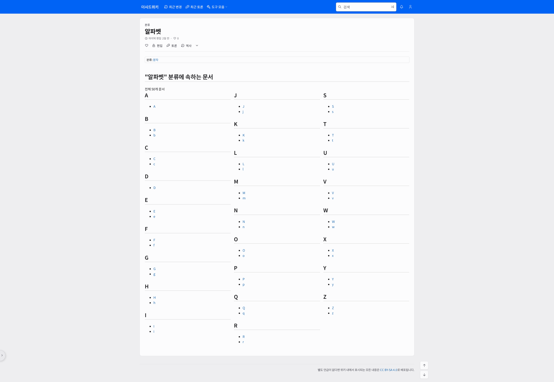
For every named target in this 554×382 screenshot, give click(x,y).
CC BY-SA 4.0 (388, 370)
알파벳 (153, 31)
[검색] (339, 7)
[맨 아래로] (424, 375)
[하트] (146, 45)
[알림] (402, 7)
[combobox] (366, 7)
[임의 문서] (392, 7)
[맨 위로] (424, 365)
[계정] (410, 7)
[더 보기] (197, 45)
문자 (155, 60)
